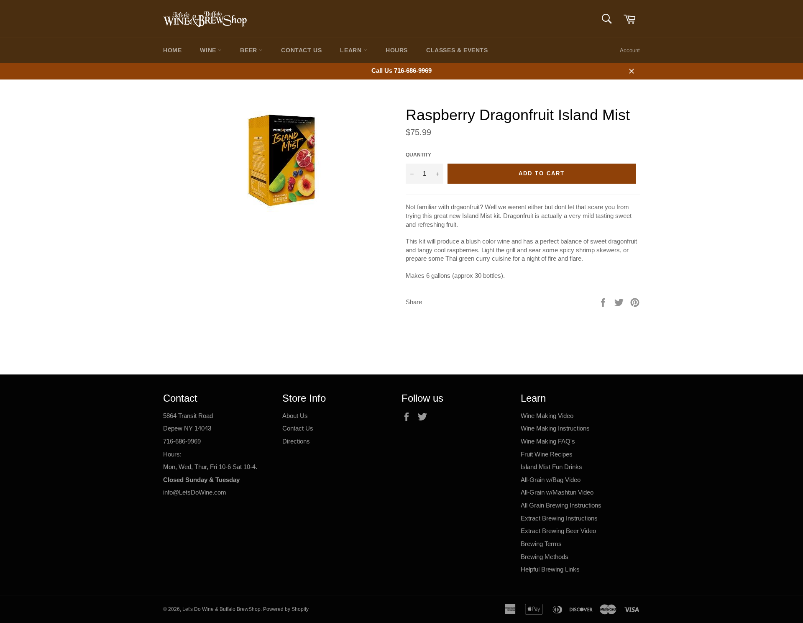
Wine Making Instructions (555, 428)
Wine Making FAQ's (548, 441)
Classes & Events (457, 50)
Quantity (418, 155)
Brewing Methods (544, 556)
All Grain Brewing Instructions (561, 505)
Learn (351, 50)
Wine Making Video (547, 415)
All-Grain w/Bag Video (551, 479)
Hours (397, 50)
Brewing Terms (541, 543)
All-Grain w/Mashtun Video (557, 492)
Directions (296, 441)
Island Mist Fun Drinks (551, 466)
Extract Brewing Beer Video (558, 530)
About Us (295, 415)
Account (630, 50)
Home (172, 50)
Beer (249, 50)
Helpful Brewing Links (550, 569)
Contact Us (301, 50)
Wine (209, 50)
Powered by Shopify (286, 609)
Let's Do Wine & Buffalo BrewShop (221, 609)
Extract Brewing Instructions (559, 518)
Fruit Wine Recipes (547, 454)
